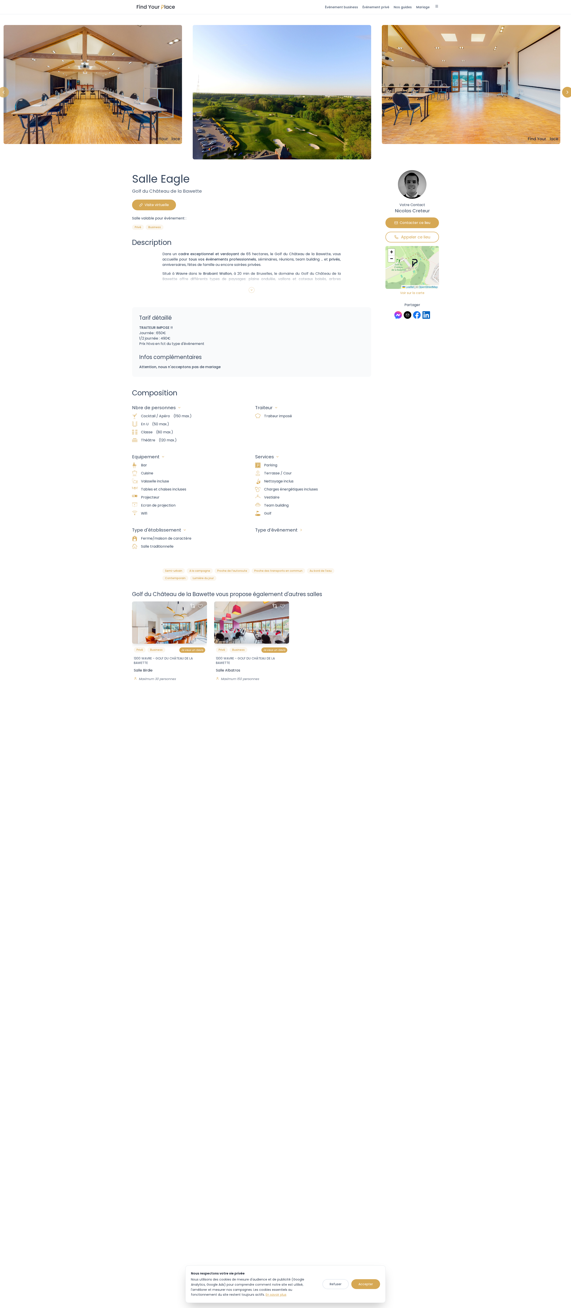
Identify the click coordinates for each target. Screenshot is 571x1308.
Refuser (335, 1284)
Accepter (365, 1284)
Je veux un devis (192, 650)
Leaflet (409, 287)
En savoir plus (276, 1294)
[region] (285, 92)
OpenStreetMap (428, 287)
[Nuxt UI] (156, 7)
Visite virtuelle (157, 204)
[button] (415, 263)
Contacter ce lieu (415, 222)
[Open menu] (436, 6)
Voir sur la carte (412, 293)
